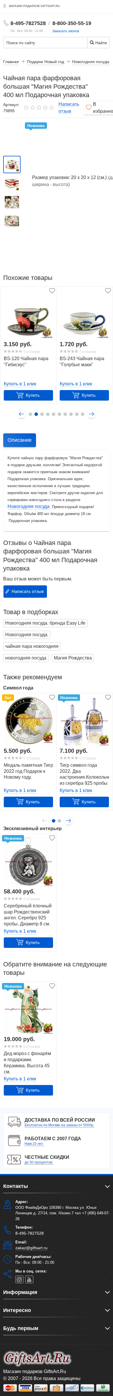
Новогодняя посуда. (26, 634)
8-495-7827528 (28, 23)
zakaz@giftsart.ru (31, 1247)
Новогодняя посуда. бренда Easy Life (45, 623)
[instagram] (19, 1279)
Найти (100, 42)
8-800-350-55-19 (71, 23)
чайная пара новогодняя (32, 646)
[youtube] (29, 1279)
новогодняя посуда (25, 657)
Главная (11, 61)
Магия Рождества (73, 657)
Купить (33, 395)
